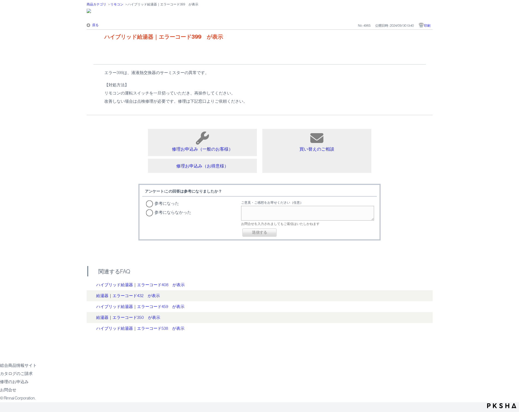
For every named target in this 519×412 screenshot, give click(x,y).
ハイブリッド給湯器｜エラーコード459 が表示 (140, 306)
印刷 (427, 26)
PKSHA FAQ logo (501, 405)
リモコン (116, 4)
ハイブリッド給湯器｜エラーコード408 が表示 (140, 284)
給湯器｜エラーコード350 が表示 (128, 317)
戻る (95, 25)
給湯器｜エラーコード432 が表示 (128, 295)
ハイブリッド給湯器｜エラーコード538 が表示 (140, 328)
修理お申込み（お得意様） (202, 165)
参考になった (166, 203)
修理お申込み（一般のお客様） (202, 149)
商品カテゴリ (96, 4)
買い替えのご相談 (316, 149)
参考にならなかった (172, 212)
